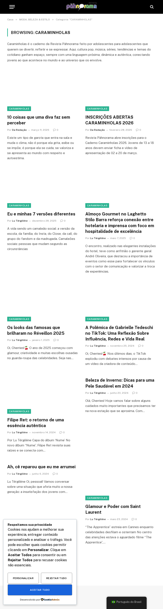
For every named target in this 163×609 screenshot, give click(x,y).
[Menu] (12, 7)
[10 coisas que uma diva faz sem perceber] (42, 91)
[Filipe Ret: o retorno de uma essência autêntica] (42, 394)
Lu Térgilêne (20, 220)
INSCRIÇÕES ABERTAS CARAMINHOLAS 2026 (109, 120)
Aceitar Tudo (40, 589)
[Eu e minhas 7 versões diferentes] (42, 188)
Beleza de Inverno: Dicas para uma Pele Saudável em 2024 (119, 383)
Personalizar (23, 578)
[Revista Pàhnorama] (81, 7)
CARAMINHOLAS (19, 108)
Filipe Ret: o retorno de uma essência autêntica (35, 422)
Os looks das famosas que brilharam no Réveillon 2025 (36, 330)
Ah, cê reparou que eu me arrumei (41, 466)
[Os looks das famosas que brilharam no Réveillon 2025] (42, 301)
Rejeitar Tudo (56, 578)
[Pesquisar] (151, 7)
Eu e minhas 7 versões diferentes (41, 214)
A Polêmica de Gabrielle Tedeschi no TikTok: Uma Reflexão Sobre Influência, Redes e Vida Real (119, 333)
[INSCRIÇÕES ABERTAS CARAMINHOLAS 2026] (120, 91)
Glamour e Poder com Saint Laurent (113, 509)
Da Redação (19, 129)
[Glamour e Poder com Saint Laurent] (120, 480)
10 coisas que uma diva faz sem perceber (38, 120)
